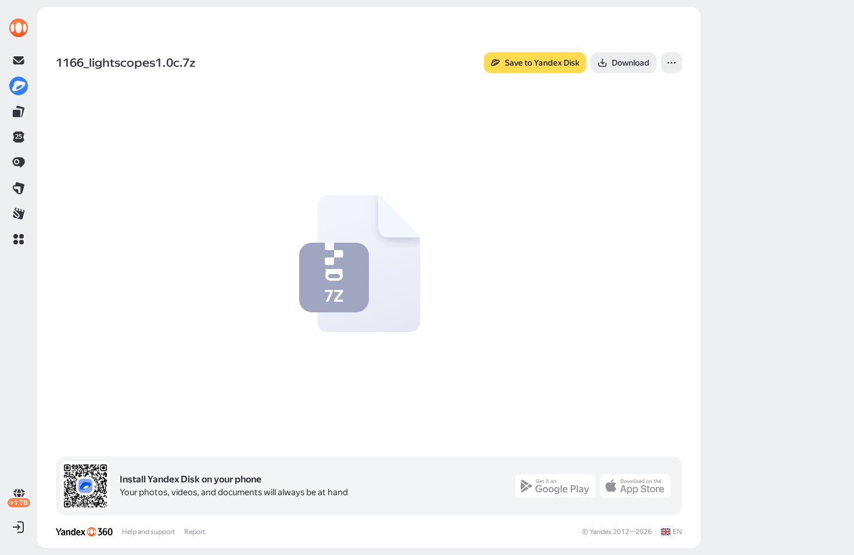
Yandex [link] (601, 532)
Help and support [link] (148, 532)
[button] (18, 239)
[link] (18, 28)
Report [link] (194, 532)
